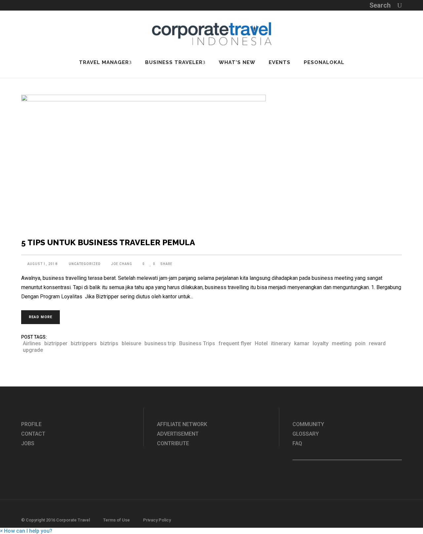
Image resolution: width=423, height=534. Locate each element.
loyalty (320, 343)
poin (360, 343)
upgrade (33, 350)
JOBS (27, 443)
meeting (342, 343)
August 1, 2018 (42, 264)
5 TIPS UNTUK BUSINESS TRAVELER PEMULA (108, 242)
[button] (26, 531)
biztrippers (84, 343)
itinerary (281, 343)
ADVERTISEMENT (178, 434)
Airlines (32, 343)
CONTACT (33, 434)
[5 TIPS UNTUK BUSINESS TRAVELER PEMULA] (211, 162)
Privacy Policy (157, 519)
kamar (301, 343)
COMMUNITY (308, 424)
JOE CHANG (121, 264)
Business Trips (197, 343)
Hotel (261, 343)
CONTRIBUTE (173, 443)
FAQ (297, 443)
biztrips (109, 343)
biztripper (55, 343)
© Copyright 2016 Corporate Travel (55, 519)
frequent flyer (234, 343)
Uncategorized (85, 264)
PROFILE (31, 424)
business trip (160, 343)
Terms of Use (116, 519)
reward (377, 343)
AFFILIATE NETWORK (182, 424)
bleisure (131, 343)
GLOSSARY (305, 434)
